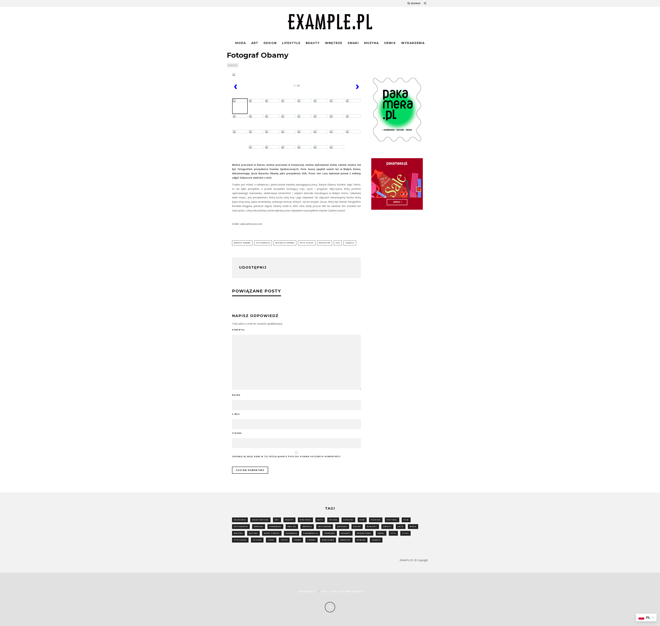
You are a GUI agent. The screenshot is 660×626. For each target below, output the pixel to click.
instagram (324, 526)
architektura (260, 520)
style (405, 533)
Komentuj (238, 330)
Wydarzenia (413, 43)
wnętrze (345, 540)
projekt (346, 533)
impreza (307, 526)
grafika (258, 526)
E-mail (236, 414)
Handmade (275, 526)
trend (297, 540)
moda (413, 526)
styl (393, 533)
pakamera (291, 533)
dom (362, 520)
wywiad (361, 540)
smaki (381, 533)
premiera (329, 533)
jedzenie (342, 526)
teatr (284, 540)
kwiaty (387, 526)
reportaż (324, 243)
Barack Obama (242, 243)
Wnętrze (333, 43)
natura (253, 533)
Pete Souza (307, 243)
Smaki (353, 43)
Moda (240, 43)
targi (271, 540)
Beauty (313, 43)
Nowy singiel (272, 533)
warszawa (328, 540)
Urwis (390, 43)
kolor (357, 526)
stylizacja (240, 540)
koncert (372, 526)
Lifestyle (291, 43)
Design (270, 43)
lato (401, 526)
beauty (289, 520)
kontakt (307, 591)
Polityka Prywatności (343, 591)
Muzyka (371, 43)
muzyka (238, 533)
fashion (376, 520)
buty (320, 520)
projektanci (364, 533)
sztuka (257, 540)
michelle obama (285, 243)
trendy (311, 540)
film (406, 520)
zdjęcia (349, 243)
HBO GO (292, 526)
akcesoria (240, 520)
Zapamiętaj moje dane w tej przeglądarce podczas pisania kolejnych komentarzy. (287, 456)
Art (254, 43)
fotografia (263, 243)
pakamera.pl (310, 533)
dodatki (348, 520)
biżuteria (305, 520)
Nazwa (236, 395)
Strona (237, 433)
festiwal (392, 520)
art (277, 520)
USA (338, 243)
